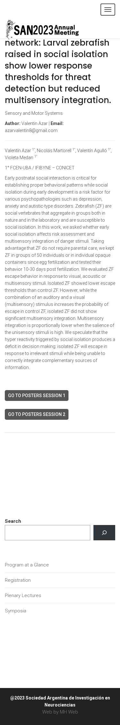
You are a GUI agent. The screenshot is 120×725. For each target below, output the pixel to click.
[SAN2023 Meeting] (53, 28)
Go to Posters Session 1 (36, 395)
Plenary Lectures (23, 595)
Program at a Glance (27, 565)
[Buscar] (104, 532)
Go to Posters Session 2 (36, 414)
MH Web (69, 712)
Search (13, 521)
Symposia (15, 611)
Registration (18, 580)
